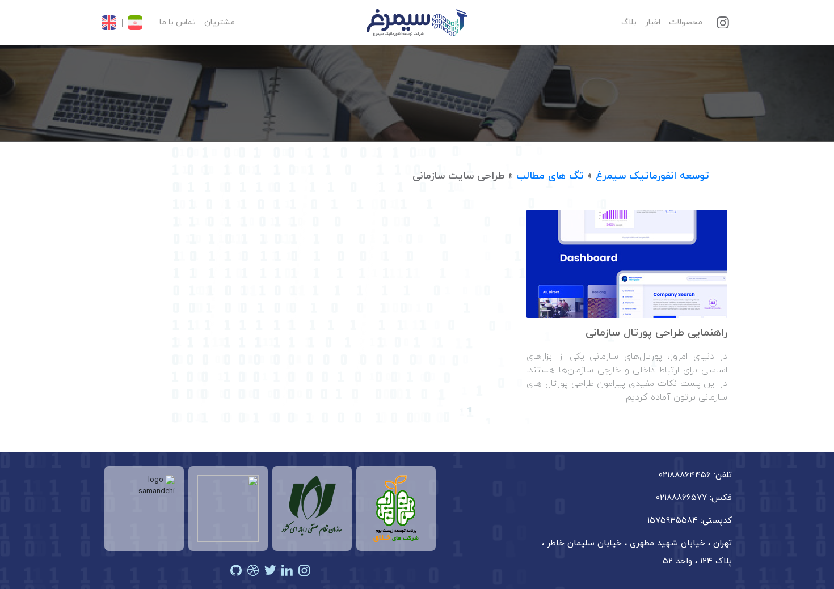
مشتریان (219, 22)
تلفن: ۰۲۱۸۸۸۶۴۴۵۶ (695, 475)
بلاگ (629, 22)
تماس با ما (177, 22)
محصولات (685, 22)
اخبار (652, 22)
